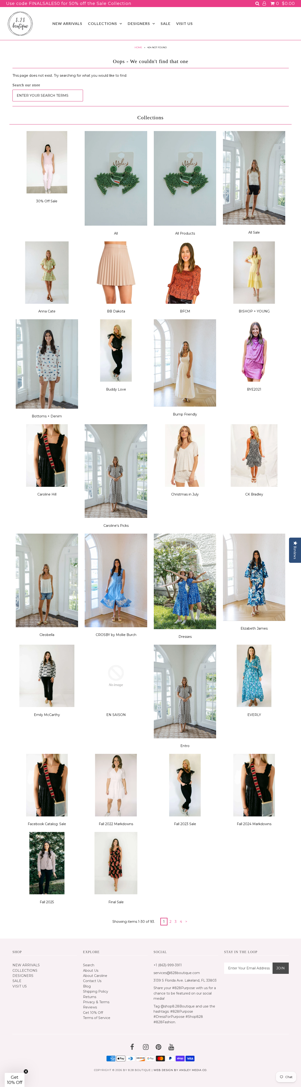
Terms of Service (96, 1018)
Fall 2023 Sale (185, 824)
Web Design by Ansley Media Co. (180, 1070)
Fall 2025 (47, 902)
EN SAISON (116, 715)
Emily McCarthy (47, 715)
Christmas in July (185, 494)
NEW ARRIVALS (67, 23)
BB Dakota (116, 311)
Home (138, 47)
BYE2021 (254, 389)
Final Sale (116, 902)
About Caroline (95, 976)
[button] (14, 1080)
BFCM (185, 311)
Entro (185, 746)
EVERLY (254, 715)
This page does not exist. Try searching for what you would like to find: (69, 75)
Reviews (90, 1007)
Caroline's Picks (116, 526)
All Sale (254, 232)
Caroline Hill (46, 494)
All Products (185, 233)
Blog (87, 986)
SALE (165, 23)
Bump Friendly (185, 414)
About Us (90, 970)
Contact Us (92, 981)
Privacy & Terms (96, 1002)
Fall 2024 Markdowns (254, 824)
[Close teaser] (26, 1071)
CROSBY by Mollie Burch (116, 635)
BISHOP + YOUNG (254, 311)
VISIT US (184, 23)
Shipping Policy (95, 991)
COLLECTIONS (102, 23)
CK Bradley (254, 494)
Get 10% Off (93, 1013)
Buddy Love (116, 389)
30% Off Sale (46, 201)
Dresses (185, 637)
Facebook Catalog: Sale (47, 824)
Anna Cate (46, 311)
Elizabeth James (254, 628)
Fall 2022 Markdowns (116, 824)
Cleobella (47, 635)
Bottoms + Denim (47, 416)
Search (88, 965)
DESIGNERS (139, 23)
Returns (89, 997)
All (116, 233)
